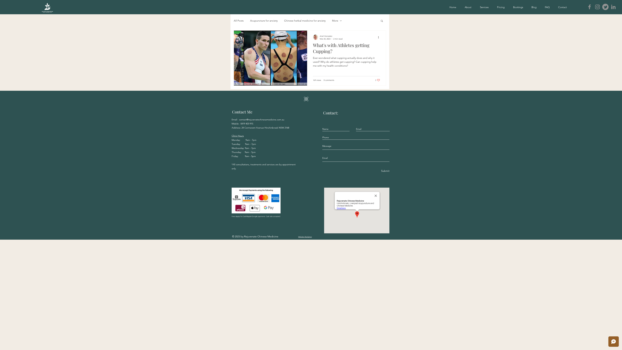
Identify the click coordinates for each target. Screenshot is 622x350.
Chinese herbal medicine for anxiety (305, 20)
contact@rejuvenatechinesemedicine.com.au (261, 119)
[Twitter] (605, 7)
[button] (381, 21)
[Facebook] (589, 7)
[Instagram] (597, 7)
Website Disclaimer (305, 237)
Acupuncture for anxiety (264, 20)
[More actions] (379, 37)
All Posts (239, 20)
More (335, 20)
